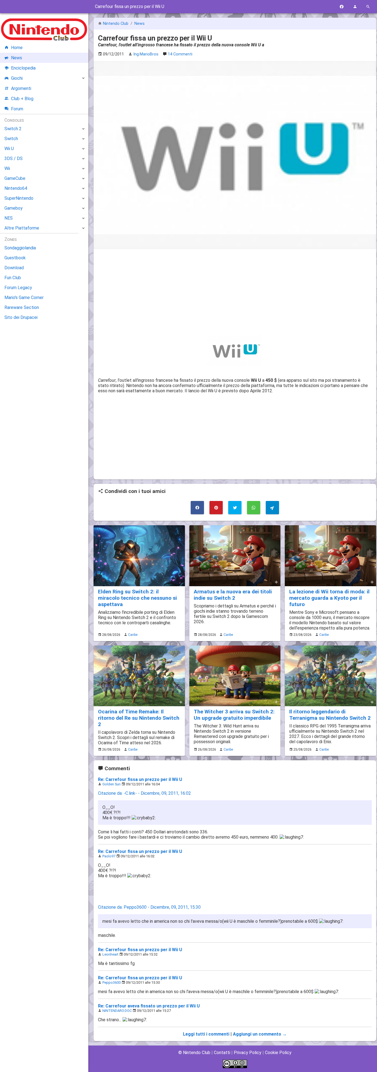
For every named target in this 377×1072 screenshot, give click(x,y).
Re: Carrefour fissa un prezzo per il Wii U (140, 779)
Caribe (132, 635)
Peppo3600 (111, 982)
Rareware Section (21, 307)
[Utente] (355, 7)
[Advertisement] (235, 292)
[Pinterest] (216, 507)
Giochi (17, 78)
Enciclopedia (23, 68)
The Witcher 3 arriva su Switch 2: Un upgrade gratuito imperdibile (234, 714)
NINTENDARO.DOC (117, 1011)
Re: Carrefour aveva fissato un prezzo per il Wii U (149, 1006)
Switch (11, 138)
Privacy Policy (247, 1052)
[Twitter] (234, 507)
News (139, 23)
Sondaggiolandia (20, 247)
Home (17, 47)
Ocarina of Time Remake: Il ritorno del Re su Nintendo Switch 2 (138, 717)
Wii (7, 168)
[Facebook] (341, 7)
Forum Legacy (18, 287)
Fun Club (12, 277)
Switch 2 (13, 128)
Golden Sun (111, 784)
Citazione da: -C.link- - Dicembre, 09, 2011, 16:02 (144, 793)
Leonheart (110, 954)
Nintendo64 (15, 188)
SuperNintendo (18, 198)
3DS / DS (13, 158)
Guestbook (15, 257)
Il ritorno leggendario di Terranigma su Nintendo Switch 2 (330, 714)
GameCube (14, 178)
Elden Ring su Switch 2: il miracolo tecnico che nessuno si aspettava (137, 597)
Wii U (9, 148)
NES (8, 218)
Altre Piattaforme (21, 228)
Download (14, 267)
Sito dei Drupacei (21, 317)
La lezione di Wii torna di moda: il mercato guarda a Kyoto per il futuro (329, 597)
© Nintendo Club (194, 1052)
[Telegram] (272, 507)
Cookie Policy (278, 1052)
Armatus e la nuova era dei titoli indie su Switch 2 (233, 594)
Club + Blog (22, 98)
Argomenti (21, 88)
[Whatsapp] (253, 507)
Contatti (222, 1052)
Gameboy (13, 208)
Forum (17, 108)
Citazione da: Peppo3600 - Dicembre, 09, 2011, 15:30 (149, 907)
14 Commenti (180, 54)
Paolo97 (108, 856)
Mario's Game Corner (24, 297)
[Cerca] (368, 7)
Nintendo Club (115, 23)
